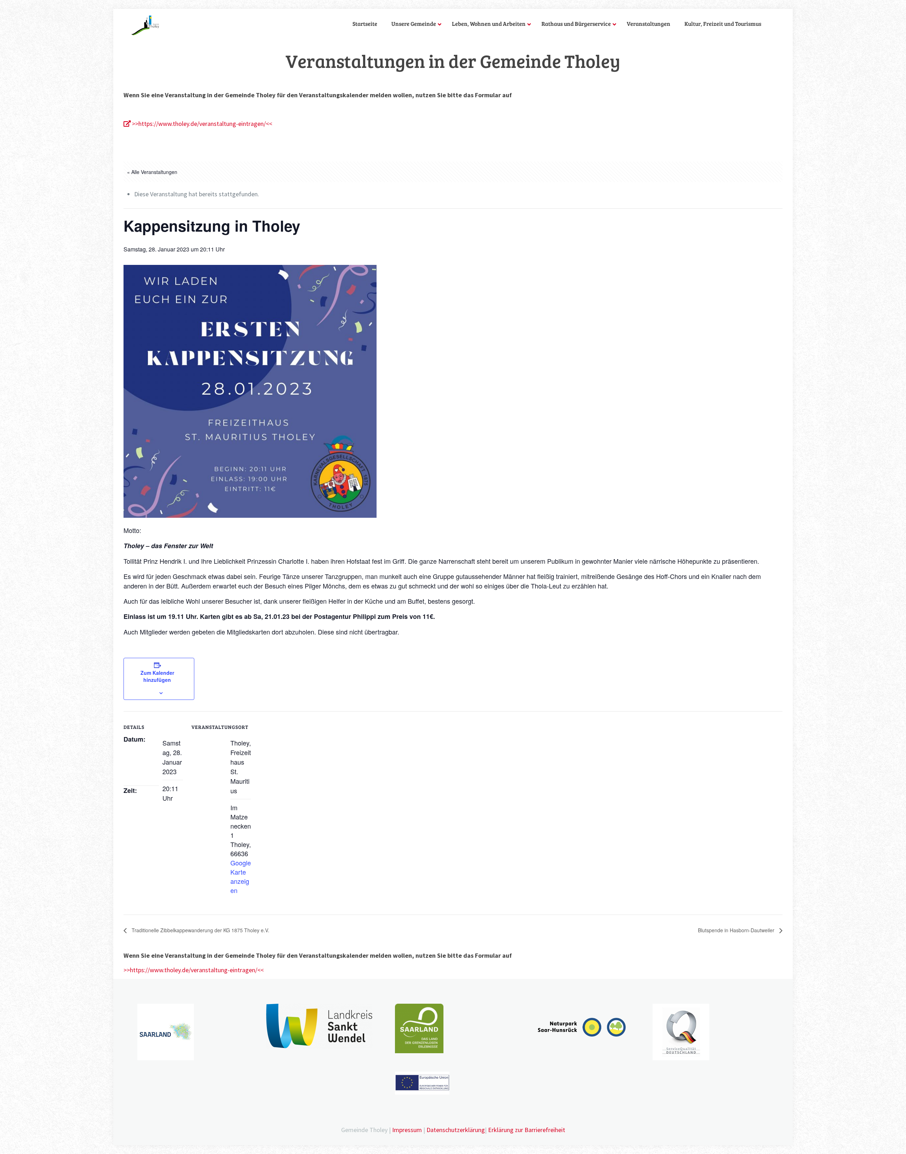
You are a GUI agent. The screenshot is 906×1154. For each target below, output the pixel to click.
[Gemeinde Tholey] (145, 25)
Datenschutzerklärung (455, 1130)
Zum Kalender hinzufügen (157, 676)
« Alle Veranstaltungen (152, 171)
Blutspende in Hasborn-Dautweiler (737, 930)
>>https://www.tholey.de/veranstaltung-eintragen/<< (201, 124)
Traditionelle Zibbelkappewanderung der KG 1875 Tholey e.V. (199, 930)
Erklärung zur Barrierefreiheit (526, 1130)
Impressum (407, 1130)
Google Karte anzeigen (240, 876)
